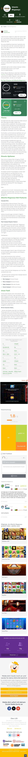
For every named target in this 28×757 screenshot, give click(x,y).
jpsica (6, 505)
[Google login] (18, 708)
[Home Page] (2, 26)
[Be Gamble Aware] (6, 744)
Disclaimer (11, 749)
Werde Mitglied (14, 695)
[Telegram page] (10, 735)
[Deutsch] (16, 489)
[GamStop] (23, 744)
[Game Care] (7, 741)
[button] (2, 646)
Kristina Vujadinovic (7, 31)
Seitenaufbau (23, 751)
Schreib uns (18, 728)
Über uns (9, 728)
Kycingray (7, 484)
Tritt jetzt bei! (13, 655)
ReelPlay (3, 74)
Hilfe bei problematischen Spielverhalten (10, 751)
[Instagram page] (14, 735)
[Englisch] (12, 489)
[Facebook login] (9, 708)
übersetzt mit (21, 489)
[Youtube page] (18, 735)
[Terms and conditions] (18, 741)
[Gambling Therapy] (15, 744)
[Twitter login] (14, 708)
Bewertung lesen (15, 95)
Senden (15, 476)
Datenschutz (16, 749)
